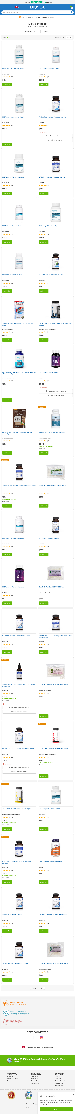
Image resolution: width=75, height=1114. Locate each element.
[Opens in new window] (33, 1037)
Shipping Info (59, 1083)
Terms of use (32, 1111)
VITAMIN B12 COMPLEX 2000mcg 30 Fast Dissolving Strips (17, 324)
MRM (41, 378)
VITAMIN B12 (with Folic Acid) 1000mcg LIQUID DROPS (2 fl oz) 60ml (18, 685)
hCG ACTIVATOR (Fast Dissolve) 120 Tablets (52, 432)
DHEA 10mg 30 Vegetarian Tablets (12, 226)
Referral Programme (37, 1081)
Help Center (58, 1076)
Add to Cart (7, 84)
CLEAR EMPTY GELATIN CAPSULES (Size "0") (52, 485)
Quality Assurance (12, 1078)
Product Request (60, 1081)
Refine (45, 31)
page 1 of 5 (36, 988)
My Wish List (35, 1078)
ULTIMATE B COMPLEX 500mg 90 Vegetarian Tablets (18, 748)
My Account (34, 1076)
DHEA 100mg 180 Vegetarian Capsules (13, 117)
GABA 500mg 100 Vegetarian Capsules (50, 861)
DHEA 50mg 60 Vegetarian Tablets (12, 274)
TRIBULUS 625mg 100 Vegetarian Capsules (15, 963)
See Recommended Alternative (56, 136)
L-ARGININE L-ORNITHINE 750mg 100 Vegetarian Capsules (16, 862)
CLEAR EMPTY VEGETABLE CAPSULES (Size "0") (54, 684)
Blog (8, 1081)
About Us (10, 1076)
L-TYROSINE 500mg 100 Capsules (49, 538)
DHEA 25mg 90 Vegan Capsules (48, 372)
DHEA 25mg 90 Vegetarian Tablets (49, 68)
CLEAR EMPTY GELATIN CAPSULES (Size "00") (53, 587)
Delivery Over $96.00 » (45, 17)
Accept (56, 1109)
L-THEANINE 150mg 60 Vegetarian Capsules (52, 177)
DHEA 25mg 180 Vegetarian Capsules (13, 538)
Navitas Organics (8, 438)
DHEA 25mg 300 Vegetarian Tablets (49, 808)
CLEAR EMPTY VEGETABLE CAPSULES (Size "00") (54, 963)
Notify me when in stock (57, 140)
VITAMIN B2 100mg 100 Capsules (12, 914)
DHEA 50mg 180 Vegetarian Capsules (13, 68)
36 (68, 37)
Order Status (58, 1078)
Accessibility (23, 1111)
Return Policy (59, 1085)
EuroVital (6, 74)
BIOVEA (42, 123)
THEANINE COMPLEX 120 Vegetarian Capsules (53, 914)
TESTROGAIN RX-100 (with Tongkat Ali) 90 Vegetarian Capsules (55, 324)
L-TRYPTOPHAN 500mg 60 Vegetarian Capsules (16, 635)
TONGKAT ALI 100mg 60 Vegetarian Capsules (52, 117)
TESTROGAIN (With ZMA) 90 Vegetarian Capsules (53, 748)
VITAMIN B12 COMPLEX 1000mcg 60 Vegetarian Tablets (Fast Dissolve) (55, 636)
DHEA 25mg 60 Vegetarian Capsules (13, 177)
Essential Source (8, 329)
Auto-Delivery (35, 1083)
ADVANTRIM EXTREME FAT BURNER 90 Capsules (17, 808)
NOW (41, 867)
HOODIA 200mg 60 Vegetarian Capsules (51, 274)
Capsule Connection (45, 491)
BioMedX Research (9, 378)
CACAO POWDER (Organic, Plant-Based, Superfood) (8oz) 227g (17, 433)
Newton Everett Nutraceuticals (48, 329)
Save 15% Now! (27, 17)
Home (30, 27)
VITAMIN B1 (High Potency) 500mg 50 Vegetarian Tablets (19, 485)
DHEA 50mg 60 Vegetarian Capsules (49, 226)
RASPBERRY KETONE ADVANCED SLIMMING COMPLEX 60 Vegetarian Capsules (19, 373)
